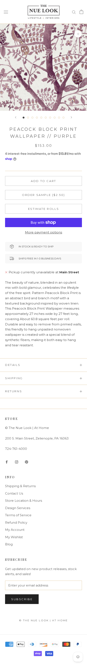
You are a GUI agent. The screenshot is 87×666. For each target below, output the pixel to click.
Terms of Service (18, 515)
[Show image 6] (46, 118)
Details (12, 365)
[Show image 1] (23, 118)
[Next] (71, 117)
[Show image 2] (28, 118)
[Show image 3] (32, 118)
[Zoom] (78, 33)
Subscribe (22, 599)
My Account (14, 530)
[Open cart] (81, 12)
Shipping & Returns (20, 486)
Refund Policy (16, 522)
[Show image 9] (59, 118)
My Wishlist (14, 537)
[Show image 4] (37, 118)
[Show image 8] (55, 118)
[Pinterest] (26, 461)
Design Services (17, 508)
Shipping (14, 378)
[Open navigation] (6, 12)
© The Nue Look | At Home (43, 620)
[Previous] (15, 117)
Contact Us (14, 493)
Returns (13, 391)
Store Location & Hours (23, 501)
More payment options (43, 232)
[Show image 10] (63, 118)
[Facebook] (6, 461)
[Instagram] (16, 461)
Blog (9, 544)
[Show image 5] (41, 118)
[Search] (74, 12)
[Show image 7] (50, 118)
